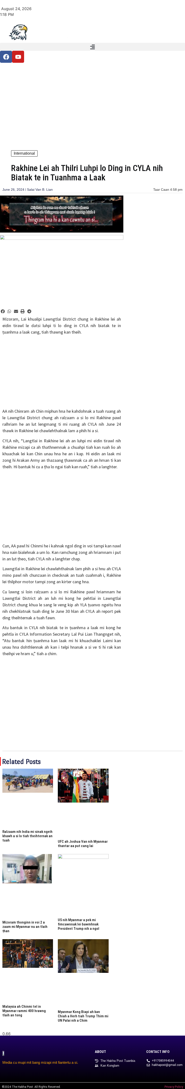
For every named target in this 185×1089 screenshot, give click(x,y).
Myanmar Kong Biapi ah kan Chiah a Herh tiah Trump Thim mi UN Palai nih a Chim (83, 1016)
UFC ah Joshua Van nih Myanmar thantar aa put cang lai (83, 843)
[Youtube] (18, 57)
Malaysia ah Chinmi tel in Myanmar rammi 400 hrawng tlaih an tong (24, 1010)
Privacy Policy (174, 1087)
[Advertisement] (92, 104)
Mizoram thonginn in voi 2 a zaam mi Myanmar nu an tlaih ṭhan (24, 926)
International (24, 153)
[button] (92, 47)
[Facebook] (6, 57)
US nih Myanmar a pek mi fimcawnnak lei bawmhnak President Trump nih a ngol (78, 924)
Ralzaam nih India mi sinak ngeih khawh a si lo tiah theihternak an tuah (27, 835)
